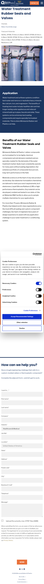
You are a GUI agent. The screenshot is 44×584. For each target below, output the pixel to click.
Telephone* (5, 493)
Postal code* (5, 468)
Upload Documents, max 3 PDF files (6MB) (22, 521)
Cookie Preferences (31, 310)
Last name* (5, 407)
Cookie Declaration (21, 581)
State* (3, 450)
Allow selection (22, 322)
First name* (5, 399)
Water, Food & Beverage (9, 27)
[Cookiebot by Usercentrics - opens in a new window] (33, 254)
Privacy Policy (22, 579)
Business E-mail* (6, 485)
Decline (22, 328)
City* (2, 476)
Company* (4, 416)
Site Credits (21, 576)
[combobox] (22, 445)
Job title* (4, 433)
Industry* (4, 425)
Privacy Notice (8, 540)
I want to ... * (5, 390)
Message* (4, 502)
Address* (4, 459)
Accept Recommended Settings (22, 316)
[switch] (39, 289)
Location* (4, 442)
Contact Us (34, 3)
